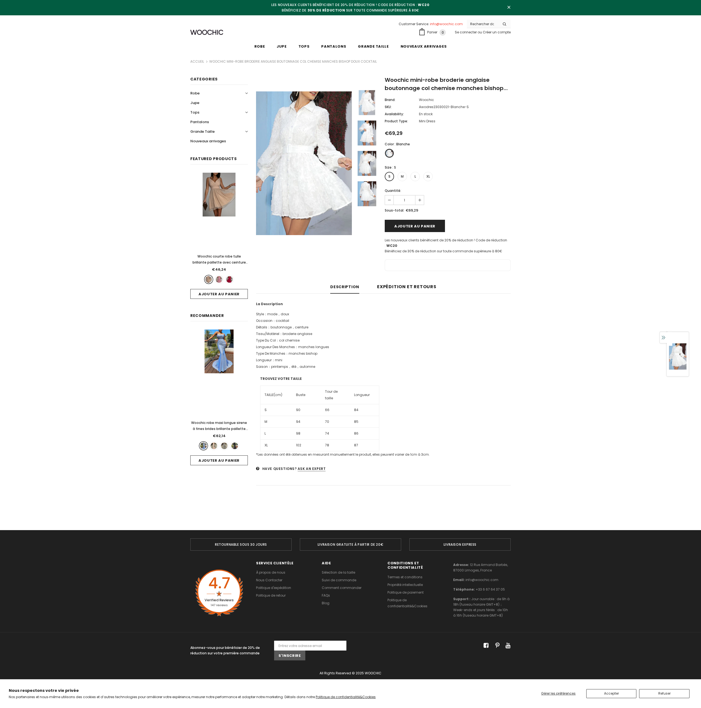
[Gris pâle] (224, 446)
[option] (304, 163)
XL (428, 176)
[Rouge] (229, 279)
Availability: (394, 114)
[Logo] (206, 32)
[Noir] (235, 446)
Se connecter (466, 32)
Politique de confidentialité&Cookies (346, 697)
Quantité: (393, 190)
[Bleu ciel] (203, 446)
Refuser (664, 693)
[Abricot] (209, 279)
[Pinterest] (496, 645)
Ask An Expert (312, 468)
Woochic (426, 99)
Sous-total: (394, 210)
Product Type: (396, 121)
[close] (509, 7)
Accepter (611, 693)
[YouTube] (507, 645)
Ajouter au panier (219, 294)
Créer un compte (497, 32)
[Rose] (219, 279)
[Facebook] (485, 645)
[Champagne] (214, 446)
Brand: (390, 99)
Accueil (197, 61)
